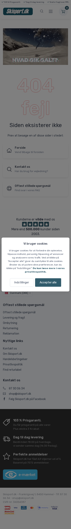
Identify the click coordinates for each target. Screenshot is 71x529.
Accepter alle (48, 282)
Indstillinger (21, 282)
